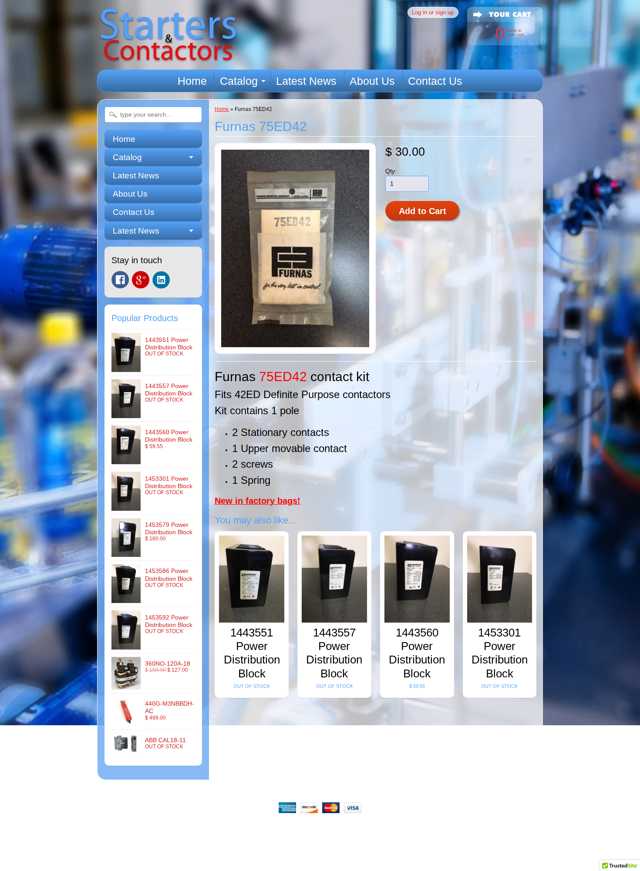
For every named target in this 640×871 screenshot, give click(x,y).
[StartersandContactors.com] (168, 57)
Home (192, 81)
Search (169, 830)
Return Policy (248, 830)
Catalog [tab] (127, 157)
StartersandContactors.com (300, 852)
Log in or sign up (433, 12)
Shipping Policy (301, 830)
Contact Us (435, 81)
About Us (372, 81)
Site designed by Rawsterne (320, 860)
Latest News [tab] (136, 230)
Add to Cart (422, 211)
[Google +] (140, 279)
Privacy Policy (357, 830)
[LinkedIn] (161, 279)
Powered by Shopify (320, 867)
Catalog (239, 81)
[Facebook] (120, 279)
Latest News (306, 81)
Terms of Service (413, 830)
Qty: (391, 171)
